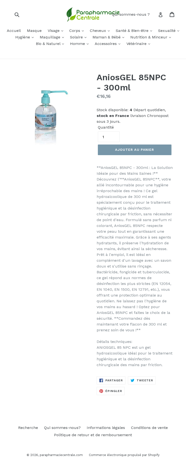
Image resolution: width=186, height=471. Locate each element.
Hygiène (23, 37)
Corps (75, 30)
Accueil (14, 30)
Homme (78, 43)
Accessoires (106, 43)
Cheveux (98, 30)
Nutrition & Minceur (149, 37)
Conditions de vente (149, 427)
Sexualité (167, 30)
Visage (54, 30)
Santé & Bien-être (133, 30)
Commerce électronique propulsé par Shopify (124, 455)
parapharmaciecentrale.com (61, 455)
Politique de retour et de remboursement (93, 435)
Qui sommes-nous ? (131, 14)
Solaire (77, 37)
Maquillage (51, 37)
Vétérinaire (137, 43)
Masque (34, 30)
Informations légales (106, 427)
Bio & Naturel (49, 43)
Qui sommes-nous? (62, 427)
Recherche (28, 427)
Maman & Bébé (107, 37)
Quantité (106, 127)
